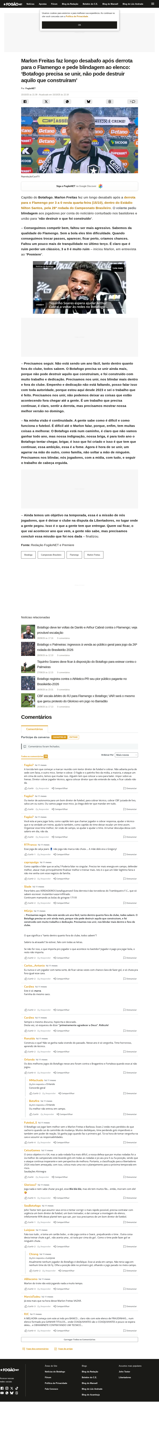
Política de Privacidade (77, 16)
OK (79, 25)
